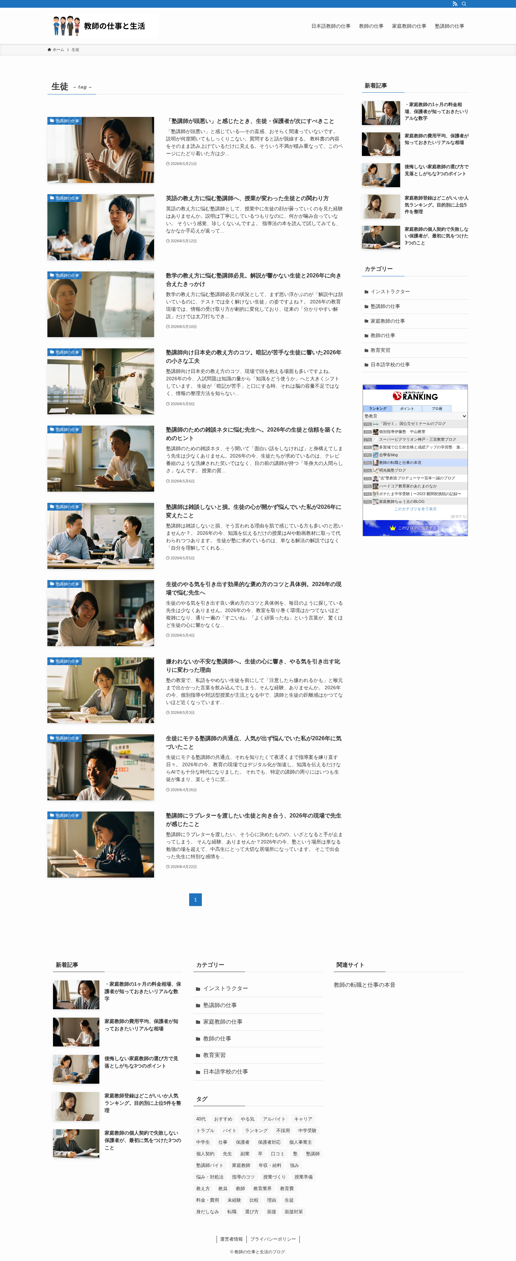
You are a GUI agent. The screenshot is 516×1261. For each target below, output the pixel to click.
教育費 (287, 1188)
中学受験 (307, 1130)
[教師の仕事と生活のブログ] (102, 25)
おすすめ (223, 1119)
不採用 (283, 1130)
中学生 (203, 1142)
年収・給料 (270, 1165)
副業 (245, 1153)
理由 (271, 1200)
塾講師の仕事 (385, 306)
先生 (227, 1153)
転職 (232, 1211)
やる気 (247, 1119)
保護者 (243, 1142)
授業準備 (304, 1177)
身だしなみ (207, 1211)
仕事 (222, 1142)
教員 (222, 1188)
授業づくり (274, 1177)
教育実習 (380, 350)
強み (294, 1165)
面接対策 (294, 1211)
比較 (254, 1200)
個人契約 (205, 1153)
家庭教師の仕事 (388, 321)
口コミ (278, 1153)
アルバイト (274, 1119)
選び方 (252, 1211)
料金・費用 (207, 1200)
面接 (271, 1211)
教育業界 (262, 1188)
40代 (201, 1119)
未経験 (234, 1200)
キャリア (303, 1119)
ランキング (256, 1130)
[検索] (464, 4)
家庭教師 (241, 1165)
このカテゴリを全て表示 (415, 509)
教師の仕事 (383, 335)
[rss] (454, 4)
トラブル (205, 1130)
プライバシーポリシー (273, 1239)
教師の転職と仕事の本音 (365, 985)
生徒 (289, 1200)
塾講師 (313, 1153)
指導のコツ (243, 1177)
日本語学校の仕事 (390, 364)
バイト (230, 1130)
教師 (240, 1188)
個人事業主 (300, 1142)
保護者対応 (269, 1142)
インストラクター (390, 291)
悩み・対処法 (210, 1177)
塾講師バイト (210, 1165)
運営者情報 (231, 1239)
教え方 (203, 1188)
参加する (459, 516)
